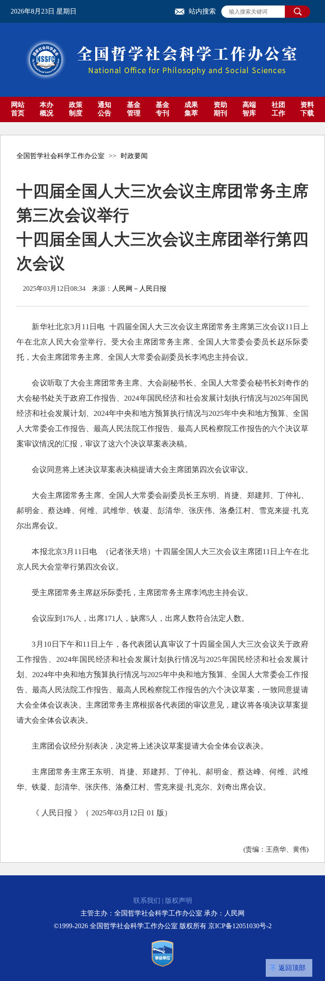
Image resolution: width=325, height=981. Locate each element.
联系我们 (146, 900)
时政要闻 (134, 155)
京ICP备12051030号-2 (240, 925)
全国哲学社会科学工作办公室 (61, 155)
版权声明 (178, 900)
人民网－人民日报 (139, 288)
